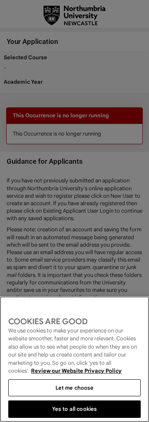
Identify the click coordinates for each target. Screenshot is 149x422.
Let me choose (74, 387)
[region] (74, 359)
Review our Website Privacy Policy (76, 370)
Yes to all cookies (74, 408)
